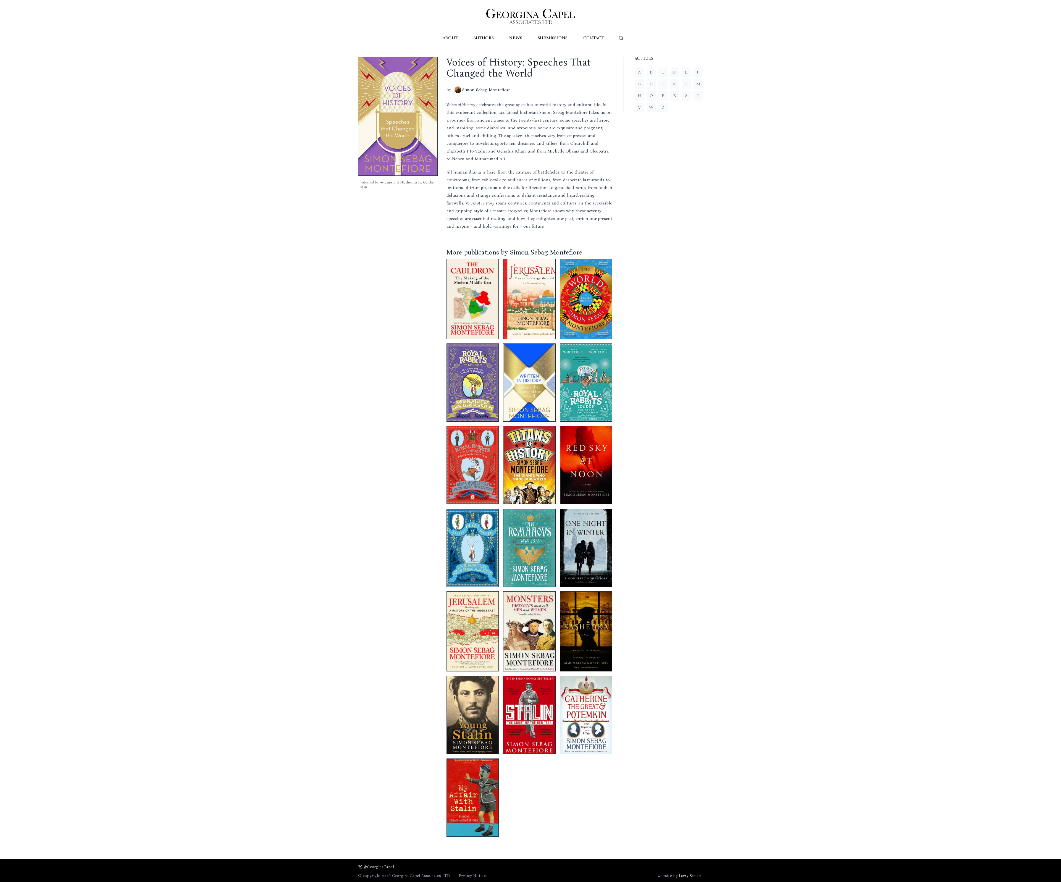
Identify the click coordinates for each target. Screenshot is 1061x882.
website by (679, 875)
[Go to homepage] (530, 16)
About (450, 37)
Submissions (553, 37)
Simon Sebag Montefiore (486, 89)
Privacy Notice (472, 875)
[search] (621, 38)
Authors (483, 37)
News (515, 37)
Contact (593, 37)
